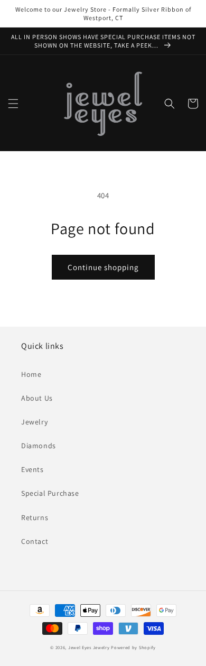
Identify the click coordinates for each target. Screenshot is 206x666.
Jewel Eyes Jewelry (89, 647)
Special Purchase (50, 493)
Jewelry (34, 422)
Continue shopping (103, 267)
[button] (13, 103)
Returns (34, 517)
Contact (34, 541)
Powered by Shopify (133, 647)
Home (31, 374)
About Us (37, 398)
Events (32, 469)
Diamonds (38, 445)
